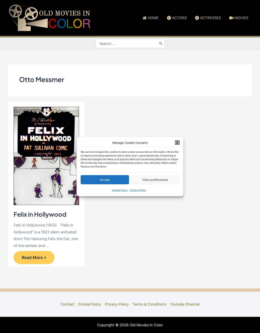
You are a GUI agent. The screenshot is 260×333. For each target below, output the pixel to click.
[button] (177, 143)
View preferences (155, 180)
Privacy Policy (138, 190)
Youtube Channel (184, 304)
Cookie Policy (120, 190)
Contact (68, 304)
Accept (105, 180)
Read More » (34, 259)
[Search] (161, 43)
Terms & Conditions (149, 304)
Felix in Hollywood (40, 214)
